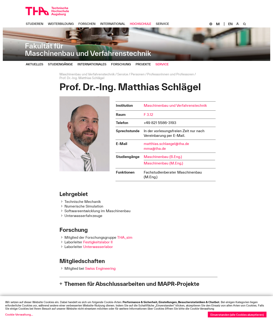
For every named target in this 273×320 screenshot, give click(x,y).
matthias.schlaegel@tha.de (166, 144)
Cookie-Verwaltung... (19, 314)
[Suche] (244, 23)
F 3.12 (148, 114)
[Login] (237, 23)
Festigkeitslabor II (98, 242)
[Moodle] (217, 23)
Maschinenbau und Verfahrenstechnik (175, 105)
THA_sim (124, 237)
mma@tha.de (155, 148)
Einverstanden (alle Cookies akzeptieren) (237, 314)
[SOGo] (210, 23)
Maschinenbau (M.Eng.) (163, 163)
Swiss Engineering (100, 268)
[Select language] (230, 23)
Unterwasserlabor (98, 247)
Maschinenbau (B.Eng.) (163, 157)
